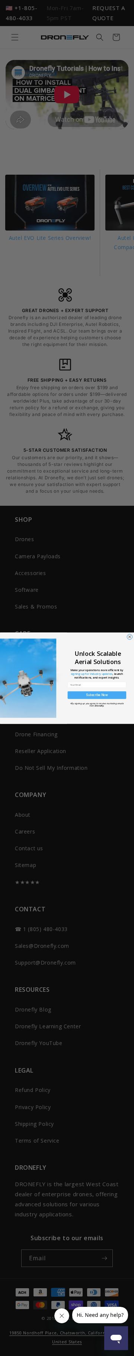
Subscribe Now (97, 695)
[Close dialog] (129, 636)
